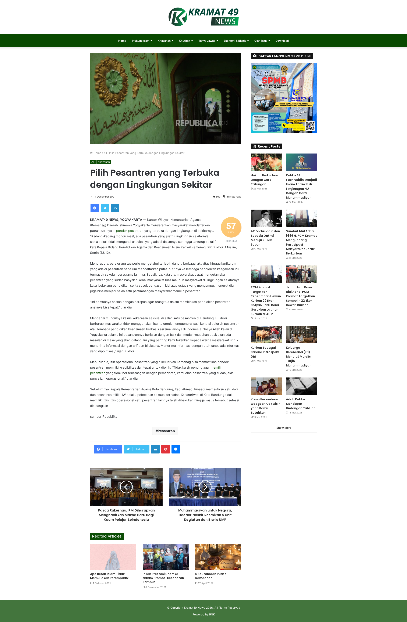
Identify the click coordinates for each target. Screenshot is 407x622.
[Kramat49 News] (203, 17)
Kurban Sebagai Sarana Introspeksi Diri (265, 352)
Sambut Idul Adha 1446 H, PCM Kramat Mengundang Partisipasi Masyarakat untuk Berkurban (301, 242)
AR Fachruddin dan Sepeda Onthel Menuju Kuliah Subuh (265, 238)
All (105, 153)
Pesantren (166, 431)
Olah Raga (260, 40)
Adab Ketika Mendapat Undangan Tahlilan (300, 403)
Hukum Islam (140, 40)
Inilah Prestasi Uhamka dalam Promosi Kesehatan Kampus (163, 578)
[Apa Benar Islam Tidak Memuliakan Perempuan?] (113, 557)
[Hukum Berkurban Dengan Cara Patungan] (266, 162)
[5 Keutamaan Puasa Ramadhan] (218, 557)
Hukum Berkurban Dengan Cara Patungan (264, 179)
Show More (283, 427)
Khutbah (184, 40)
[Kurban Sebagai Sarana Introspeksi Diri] (266, 335)
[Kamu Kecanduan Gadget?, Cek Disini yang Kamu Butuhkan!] (266, 386)
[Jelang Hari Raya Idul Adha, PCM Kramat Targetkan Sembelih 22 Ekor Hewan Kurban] (301, 274)
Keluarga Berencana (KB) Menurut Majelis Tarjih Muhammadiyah (298, 357)
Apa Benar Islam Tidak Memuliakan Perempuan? (110, 576)
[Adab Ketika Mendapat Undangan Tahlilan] (301, 386)
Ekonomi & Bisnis (235, 40)
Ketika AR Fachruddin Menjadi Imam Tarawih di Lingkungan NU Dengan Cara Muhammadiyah (301, 186)
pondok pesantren (129, 231)
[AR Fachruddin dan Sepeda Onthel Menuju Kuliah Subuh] (266, 218)
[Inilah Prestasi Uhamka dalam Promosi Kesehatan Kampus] (166, 557)
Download (282, 40)
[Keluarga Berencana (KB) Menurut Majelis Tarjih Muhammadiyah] (301, 335)
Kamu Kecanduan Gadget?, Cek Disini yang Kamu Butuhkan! (266, 406)
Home (122, 40)
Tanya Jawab (206, 40)
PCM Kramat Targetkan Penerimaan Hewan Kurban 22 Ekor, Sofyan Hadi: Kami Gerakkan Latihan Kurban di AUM (266, 300)
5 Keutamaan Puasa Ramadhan (211, 576)
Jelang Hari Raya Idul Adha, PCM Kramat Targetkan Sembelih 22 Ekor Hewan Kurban (300, 296)
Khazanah (164, 40)
